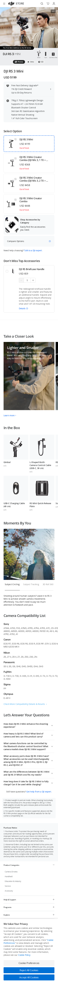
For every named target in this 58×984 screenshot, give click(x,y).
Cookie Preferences (29, 963)
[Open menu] (4, 4)
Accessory (9, 891)
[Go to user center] (54, 4)
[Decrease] (21, 280)
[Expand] (52, 725)
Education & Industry (13, 881)
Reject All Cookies (29, 970)
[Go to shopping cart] (48, 4)
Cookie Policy (24, 955)
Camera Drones (11, 871)
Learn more (9, 415)
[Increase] (33, 280)
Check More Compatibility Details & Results (24, 704)
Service (8, 886)
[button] (23, 308)
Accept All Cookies (29, 977)
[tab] (19, 62)
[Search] (42, 4)
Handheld (8, 876)
